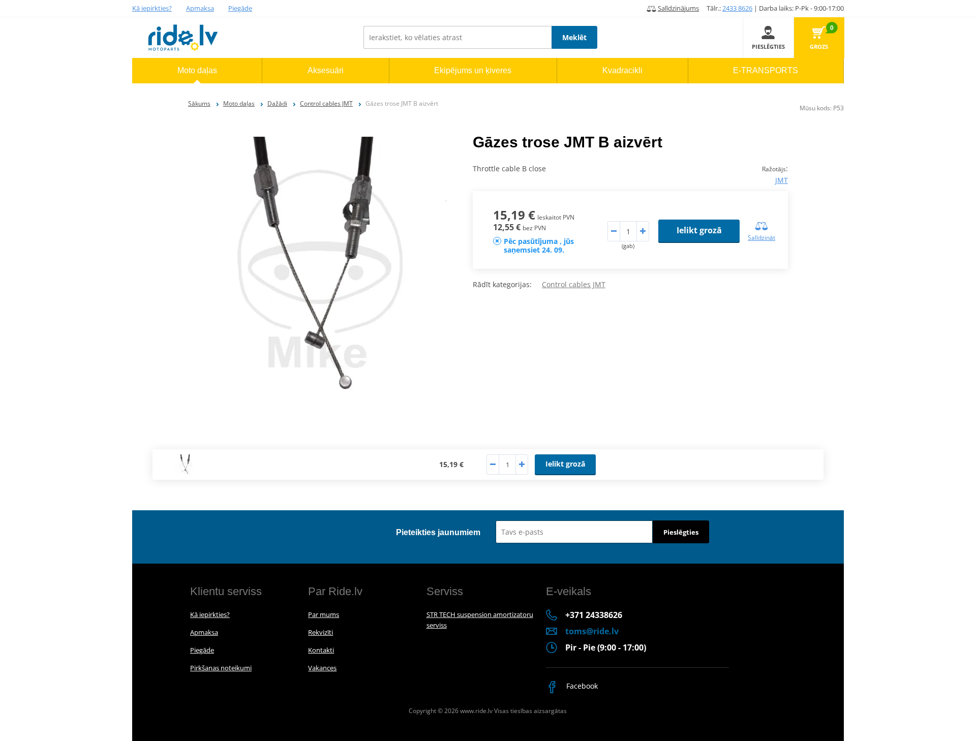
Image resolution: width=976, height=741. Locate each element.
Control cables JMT (326, 103)
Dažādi (277, 103)
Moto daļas (239, 103)
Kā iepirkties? (152, 8)
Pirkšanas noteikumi (221, 667)
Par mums (323, 614)
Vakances (322, 667)
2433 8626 (737, 8)
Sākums (199, 103)
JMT (781, 180)
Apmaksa (200, 8)
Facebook (581, 686)
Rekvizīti (320, 632)
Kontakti (321, 650)
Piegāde (240, 8)
